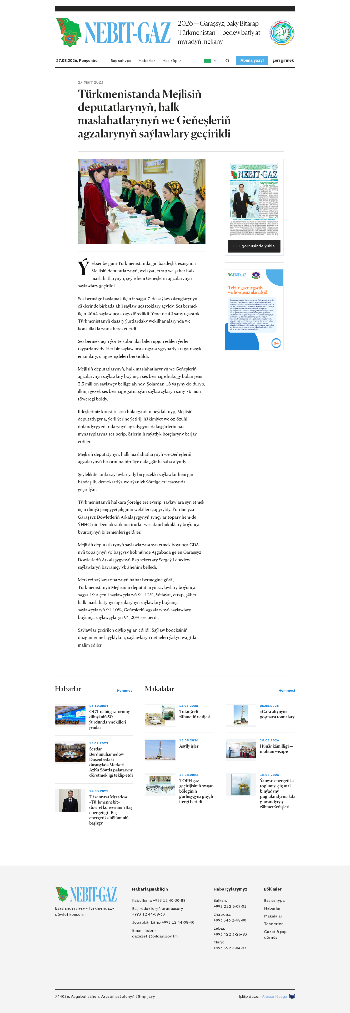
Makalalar (273, 916)
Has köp (170, 60)
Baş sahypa (121, 60)
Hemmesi (125, 691)
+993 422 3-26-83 (230, 934)
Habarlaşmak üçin (150, 889)
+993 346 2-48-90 (230, 920)
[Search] (227, 61)
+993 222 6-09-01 (230, 906)
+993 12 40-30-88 (169, 900)
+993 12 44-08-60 (148, 914)
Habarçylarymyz (230, 889)
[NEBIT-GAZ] (86, 894)
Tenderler (273, 924)
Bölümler (273, 889)
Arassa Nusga (274, 996)
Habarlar (147, 60)
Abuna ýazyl (252, 60)
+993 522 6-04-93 (230, 948)
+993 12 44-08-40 (178, 922)
